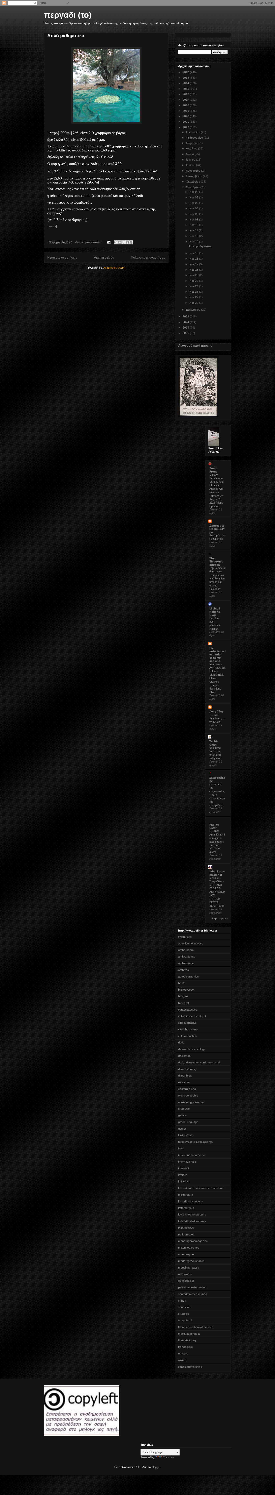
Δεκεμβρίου (193, 309)
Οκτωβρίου (193, 181)
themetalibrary (187, 1340)
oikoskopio (185, 1274)
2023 (186, 316)
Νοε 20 (194, 275)
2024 (186, 322)
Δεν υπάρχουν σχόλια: (89, 242)
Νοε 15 (194, 253)
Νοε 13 (194, 236)
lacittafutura (185, 1194)
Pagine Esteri (214, 826)
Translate (168, 1457)
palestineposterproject (192, 1287)
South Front (213, 470)
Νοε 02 (194, 191)
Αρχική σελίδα (104, 257)
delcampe (184, 1055)
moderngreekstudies (191, 1260)
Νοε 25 (194, 291)
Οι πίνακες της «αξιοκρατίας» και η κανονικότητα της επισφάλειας (217, 795)
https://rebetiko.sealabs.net (195, 1141)
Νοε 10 (194, 224)
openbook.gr (186, 1280)
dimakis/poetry (187, 1069)
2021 (186, 121)
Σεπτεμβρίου (194, 176)
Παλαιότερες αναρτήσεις (148, 257)
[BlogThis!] (120, 242)
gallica (182, 1115)
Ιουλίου (191, 165)
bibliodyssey (186, 989)
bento (181, 983)
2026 (186, 333)
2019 (186, 110)
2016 (186, 94)
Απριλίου (192, 148)
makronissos (186, 1234)
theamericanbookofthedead (195, 1327)
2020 (186, 116)
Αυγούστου (193, 170)
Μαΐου (190, 154)
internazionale (187, 1161)
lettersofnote (186, 1207)
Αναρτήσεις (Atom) (114, 267)
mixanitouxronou (188, 1247)
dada (181, 1042)
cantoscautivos (187, 1009)
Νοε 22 (194, 280)
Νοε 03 (194, 197)
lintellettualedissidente (192, 1221)
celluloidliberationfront (192, 1016)
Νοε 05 (194, 202)
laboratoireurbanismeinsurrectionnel (201, 1188)
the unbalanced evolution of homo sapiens (217, 654)
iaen (181, 1148)
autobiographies (188, 976)
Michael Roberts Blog (214, 612)
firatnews (184, 1108)
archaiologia (186, 963)
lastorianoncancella (190, 1201)
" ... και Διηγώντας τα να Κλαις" (217, 718)
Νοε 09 (194, 219)
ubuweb (183, 1353)
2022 (186, 127)
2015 (186, 88)
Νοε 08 (194, 214)
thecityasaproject (189, 1333)
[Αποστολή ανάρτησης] (108, 242)
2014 (186, 83)
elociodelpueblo (188, 1095)
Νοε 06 (194, 208)
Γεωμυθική (185, 936)
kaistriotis (184, 1181)
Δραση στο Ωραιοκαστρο (217, 529)
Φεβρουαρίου (195, 137)
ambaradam (186, 949)
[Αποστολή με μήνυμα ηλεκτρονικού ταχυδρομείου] (116, 242)
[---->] (52, 226)
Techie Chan (213, 743)
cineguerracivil (187, 1022)
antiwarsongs (186, 956)
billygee (183, 996)
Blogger (155, 1467)
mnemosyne (186, 1254)
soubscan (184, 1307)
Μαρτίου (191, 143)
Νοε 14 (194, 241)
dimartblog (185, 1075)
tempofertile (185, 1320)
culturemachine (188, 1036)
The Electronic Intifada (216, 561)
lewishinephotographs (192, 1214)
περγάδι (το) (67, 14)
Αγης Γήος (216, 711)
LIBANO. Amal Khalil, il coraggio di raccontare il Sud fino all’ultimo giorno (217, 842)
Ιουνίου (191, 159)
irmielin (182, 1174)
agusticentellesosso (190, 943)
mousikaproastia (188, 1267)
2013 (186, 77)
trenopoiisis (185, 1346)
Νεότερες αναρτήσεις (62, 257)
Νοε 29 (194, 302)
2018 (186, 105)
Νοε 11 (194, 230)
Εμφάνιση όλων (220, 918)
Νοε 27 (194, 297)
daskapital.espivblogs (191, 1049)
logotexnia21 (186, 1227)
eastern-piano (187, 1088)
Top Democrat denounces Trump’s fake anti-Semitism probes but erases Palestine (217, 578)
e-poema (184, 1082)
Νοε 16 (194, 258)
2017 (186, 99)
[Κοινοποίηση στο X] (123, 242)
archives (183, 969)
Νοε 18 (194, 269)
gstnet (182, 1128)
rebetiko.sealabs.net (217, 873)
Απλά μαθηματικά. (66, 35)
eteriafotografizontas (191, 1102)
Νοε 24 (194, 286)
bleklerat (183, 1003)
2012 (186, 72)
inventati (183, 1168)
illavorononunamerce (191, 1155)
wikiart (182, 1360)
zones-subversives (190, 1366)
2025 (186, 327)
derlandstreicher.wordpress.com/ (199, 1062)
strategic (183, 1313)
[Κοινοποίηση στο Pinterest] (131, 242)
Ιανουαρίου (193, 132)
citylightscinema (188, 1029)
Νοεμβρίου (193, 187)
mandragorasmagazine (193, 1241)
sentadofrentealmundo (192, 1294)
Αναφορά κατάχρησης (195, 345)
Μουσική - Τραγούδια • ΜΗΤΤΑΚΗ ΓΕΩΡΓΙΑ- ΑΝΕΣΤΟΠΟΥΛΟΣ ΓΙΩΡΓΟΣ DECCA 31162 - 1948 (217, 891)
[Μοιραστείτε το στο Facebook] (127, 242)
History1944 (185, 1135)
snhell (182, 1300)
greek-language (188, 1122)
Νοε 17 (194, 264)
